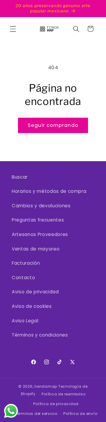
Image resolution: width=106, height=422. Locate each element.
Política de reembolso (63, 394)
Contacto (23, 277)
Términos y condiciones (40, 335)
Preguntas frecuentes (38, 220)
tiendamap (45, 386)
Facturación (26, 263)
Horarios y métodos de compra (49, 191)
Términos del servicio (36, 413)
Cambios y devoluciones (41, 206)
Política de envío (80, 413)
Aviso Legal (25, 321)
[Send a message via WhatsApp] (11, 411)
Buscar (20, 177)
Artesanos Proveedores (40, 234)
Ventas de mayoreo (35, 249)
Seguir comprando (53, 125)
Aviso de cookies (32, 306)
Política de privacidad (56, 403)
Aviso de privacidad (35, 292)
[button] (13, 29)
